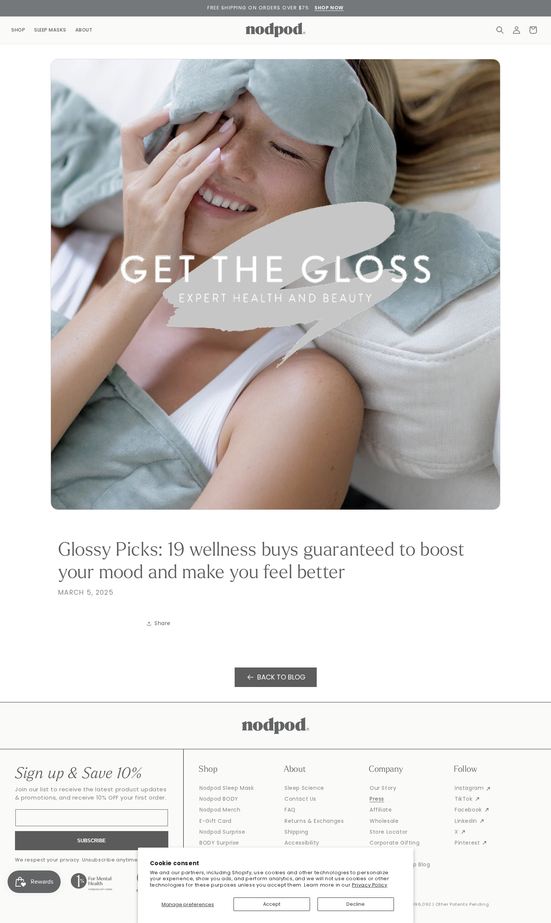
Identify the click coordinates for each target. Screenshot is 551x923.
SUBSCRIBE (91, 840)
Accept (271, 904)
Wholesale (384, 821)
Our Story (383, 788)
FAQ (290, 809)
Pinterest (467, 842)
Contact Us (300, 799)
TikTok (464, 799)
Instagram (469, 788)
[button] (500, 30)
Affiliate (381, 809)
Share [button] (162, 623)
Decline (355, 904)
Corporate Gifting (394, 842)
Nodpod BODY (218, 799)
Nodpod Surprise (222, 832)
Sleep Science (304, 788)
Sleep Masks (50, 30)
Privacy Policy (369, 885)
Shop (18, 30)
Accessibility (301, 842)
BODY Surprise (219, 842)
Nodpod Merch (219, 809)
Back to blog (281, 677)
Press (377, 799)
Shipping (296, 832)
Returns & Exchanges (314, 821)
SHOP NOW (329, 8)
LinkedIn (466, 821)
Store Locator (389, 832)
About (84, 30)
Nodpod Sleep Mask (226, 788)
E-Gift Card (215, 821)
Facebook (468, 809)
